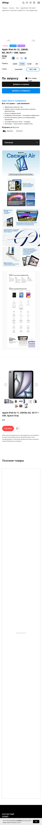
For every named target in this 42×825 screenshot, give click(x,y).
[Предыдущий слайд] (5, 384)
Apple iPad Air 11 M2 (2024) (28, 8)
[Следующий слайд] (36, 384)
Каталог (11, 8)
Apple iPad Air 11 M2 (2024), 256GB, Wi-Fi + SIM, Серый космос (19, 10)
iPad (17, 8)
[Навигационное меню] (38, 2)
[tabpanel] (21, 178)
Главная (4, 8)
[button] (23, 3)
